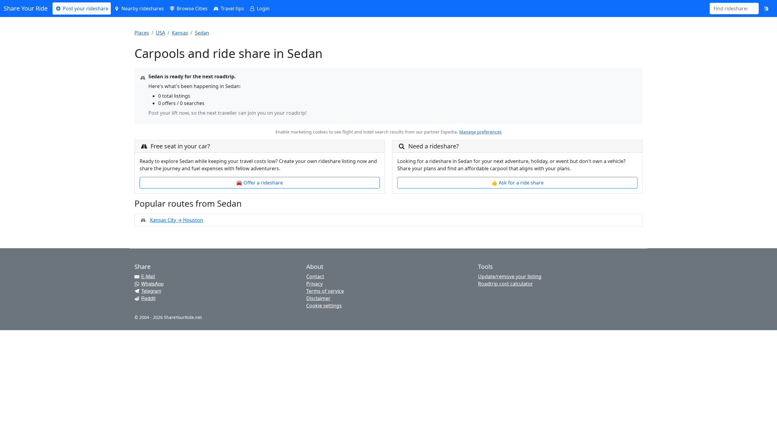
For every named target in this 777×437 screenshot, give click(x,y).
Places (141, 32)
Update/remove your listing (509, 276)
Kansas (180, 32)
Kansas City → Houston (176, 220)
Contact (315, 276)
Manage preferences (480, 132)
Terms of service (325, 291)
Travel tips (231, 8)
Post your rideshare (85, 8)
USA (160, 32)
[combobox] (731, 8)
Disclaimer (318, 298)
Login (263, 8)
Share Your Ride (26, 8)
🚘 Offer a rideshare (259, 182)
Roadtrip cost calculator (505, 283)
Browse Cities (191, 8)
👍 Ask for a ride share (517, 182)
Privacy (314, 283)
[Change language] (766, 8)
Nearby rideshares (142, 8)
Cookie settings (324, 305)
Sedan (202, 32)
